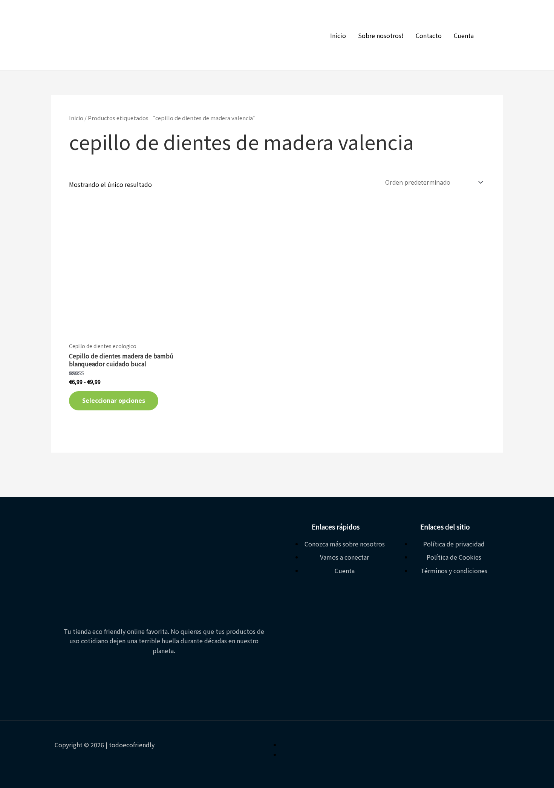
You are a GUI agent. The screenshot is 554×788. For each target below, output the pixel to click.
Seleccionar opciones (113, 400)
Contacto (429, 35)
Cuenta (464, 35)
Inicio (338, 35)
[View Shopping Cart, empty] (495, 35)
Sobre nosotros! (381, 35)
